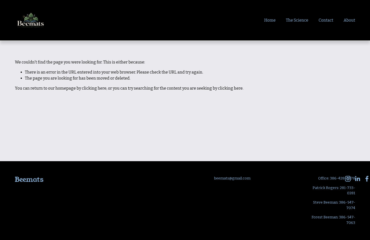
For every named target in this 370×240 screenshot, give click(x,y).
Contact (326, 20)
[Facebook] (367, 179)
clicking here (94, 88)
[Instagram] (348, 179)
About (349, 20)
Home (270, 20)
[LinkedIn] (357, 179)
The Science (297, 20)
